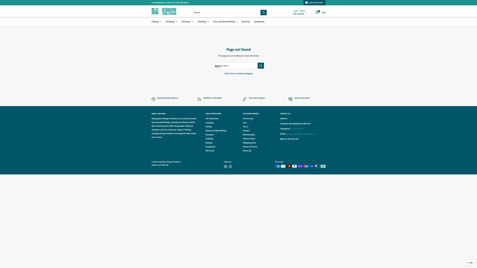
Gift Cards (210, 151)
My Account (248, 118)
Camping (170, 21)
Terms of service (250, 147)
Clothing (202, 21)
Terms (245, 126)
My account (298, 14)
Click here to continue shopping (239, 73)
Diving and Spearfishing (216, 130)
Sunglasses (259, 21)
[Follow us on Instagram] (230, 166)
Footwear (186, 21)
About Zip (247, 151)
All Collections (212, 118)
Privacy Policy (249, 138)
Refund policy (249, 135)
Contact (246, 130)
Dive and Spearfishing (224, 21)
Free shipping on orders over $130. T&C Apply (170, 2)
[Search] (263, 12)
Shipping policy (249, 143)
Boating (246, 21)
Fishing (155, 21)
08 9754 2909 (296, 129)
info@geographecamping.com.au (301, 134)
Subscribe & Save (316, 2)
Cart (245, 122)
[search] (226, 12)
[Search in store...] (261, 66)
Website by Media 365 (160, 165)
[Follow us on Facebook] (225, 166)
